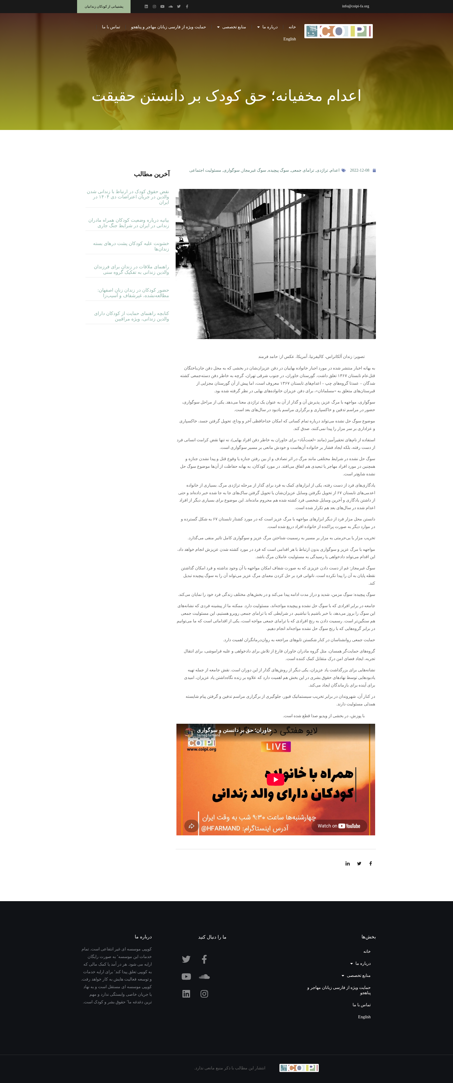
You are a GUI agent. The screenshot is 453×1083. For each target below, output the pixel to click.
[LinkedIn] (348, 864)
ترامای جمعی (302, 170)
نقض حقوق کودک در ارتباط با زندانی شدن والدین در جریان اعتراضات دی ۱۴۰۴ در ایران (128, 197)
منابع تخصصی (234, 27)
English (289, 39)
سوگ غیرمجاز (254, 170)
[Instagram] (154, 6)
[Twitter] (178, 6)
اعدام (334, 170)
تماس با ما (111, 27)
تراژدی (322, 170)
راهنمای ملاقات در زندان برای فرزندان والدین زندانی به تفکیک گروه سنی (131, 269)
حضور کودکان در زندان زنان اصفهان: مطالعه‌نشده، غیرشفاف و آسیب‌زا (133, 292)
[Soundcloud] (170, 6)
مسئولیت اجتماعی (205, 170)
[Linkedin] (146, 6)
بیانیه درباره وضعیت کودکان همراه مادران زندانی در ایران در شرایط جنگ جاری (128, 222)
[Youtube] (162, 6)
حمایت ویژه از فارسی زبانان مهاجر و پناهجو (168, 27)
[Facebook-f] (187, 6)
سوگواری (231, 170)
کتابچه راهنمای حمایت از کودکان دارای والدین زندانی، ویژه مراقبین (131, 316)
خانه (292, 27)
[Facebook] (371, 864)
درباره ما (270, 27)
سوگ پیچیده (278, 170)
